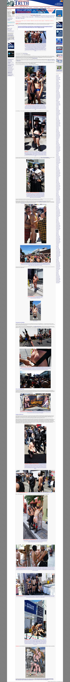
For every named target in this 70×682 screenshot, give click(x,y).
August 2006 (57, 282)
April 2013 (57, 194)
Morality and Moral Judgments (23, 679)
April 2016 (57, 155)
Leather (19, 679)
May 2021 (57, 100)
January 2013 (58, 197)
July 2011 (57, 217)
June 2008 (57, 258)
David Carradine (45, 569)
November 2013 (58, 186)
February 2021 (58, 101)
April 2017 (57, 142)
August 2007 (57, 269)
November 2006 (58, 279)
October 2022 (58, 87)
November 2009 (58, 239)
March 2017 (57, 143)
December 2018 (58, 122)
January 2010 (58, 237)
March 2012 (57, 208)
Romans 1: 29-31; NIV (41, 27)
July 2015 (57, 164)
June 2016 (57, 153)
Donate (45, 7)
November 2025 (58, 77)
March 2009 (57, 248)
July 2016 (57, 152)
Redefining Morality (48, 679)
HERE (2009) (18, 60)
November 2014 (58, 173)
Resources (30, 7)
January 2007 (58, 277)
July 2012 (57, 204)
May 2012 (57, 206)
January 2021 (58, 102)
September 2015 (58, 162)
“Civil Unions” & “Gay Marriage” (10, 62)
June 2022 (57, 89)
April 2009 (57, 247)
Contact (49, 7)
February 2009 (58, 249)
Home (21, 7)
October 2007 (58, 267)
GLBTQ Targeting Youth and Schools (11, 65)
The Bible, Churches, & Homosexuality (11, 75)
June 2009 (57, 245)
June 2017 (57, 140)
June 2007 (57, 271)
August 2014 (57, 176)
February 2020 (58, 110)
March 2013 (57, 195)
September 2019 (58, 113)
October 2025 (58, 78)
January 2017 (58, 145)
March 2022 (57, 91)
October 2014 (58, 174)
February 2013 (58, 196)
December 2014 (58, 172)
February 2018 (58, 132)
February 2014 (58, 183)
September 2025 (58, 79)
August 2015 (57, 163)
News (28, 679)
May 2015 (57, 166)
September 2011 (58, 215)
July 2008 (57, 257)
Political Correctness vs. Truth (32, 679)
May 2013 (57, 193)
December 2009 (58, 238)
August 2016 (57, 151)
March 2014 (57, 182)
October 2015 (58, 161)
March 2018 (57, 131)
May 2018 (57, 129)
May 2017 (57, 141)
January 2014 (58, 184)
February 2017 (58, 144)
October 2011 (58, 214)
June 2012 (57, 205)
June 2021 (57, 99)
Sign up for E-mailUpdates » (10, 19)
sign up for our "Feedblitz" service (11, 35)
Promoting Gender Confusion (39, 679)
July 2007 (57, 270)
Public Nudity (44, 679)
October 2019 (58, 112)
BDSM (35, 678)
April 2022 (57, 90)
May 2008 (57, 259)
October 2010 (58, 227)
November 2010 (58, 226)
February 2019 (58, 120)
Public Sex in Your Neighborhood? (10, 72)
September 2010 (58, 228)
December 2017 (58, 134)
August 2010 (57, 229)
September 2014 (58, 175)
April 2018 (57, 130)
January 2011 (57, 224)
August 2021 (57, 98)
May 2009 (57, 246)
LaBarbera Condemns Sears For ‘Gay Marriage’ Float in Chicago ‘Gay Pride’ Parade (43, 15)
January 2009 (58, 250)
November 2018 (58, 123)
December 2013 (58, 185)
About (24, 7)
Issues (27, 7)
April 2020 (57, 109)
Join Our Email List (36, 7)
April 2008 (57, 260)
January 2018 (58, 133)
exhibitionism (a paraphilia (42, 201)
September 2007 (58, 268)
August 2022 (57, 88)
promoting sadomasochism (37, 326)
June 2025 (57, 81)
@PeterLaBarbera (25, 53)
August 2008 (57, 256)
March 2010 (57, 235)
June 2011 (57, 218)
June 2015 (57, 165)
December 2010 (58, 225)
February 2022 (58, 92)
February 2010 (58, 236)
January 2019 (58, 121)
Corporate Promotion (10, 66)
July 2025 (57, 80)
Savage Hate (41, 7)
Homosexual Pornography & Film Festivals (41, 678)
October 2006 (58, 280)
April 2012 (57, 207)
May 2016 (57, 154)
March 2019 (57, 119)
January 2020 (58, 111)
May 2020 (57, 108)
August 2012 (57, 203)
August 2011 (57, 216)
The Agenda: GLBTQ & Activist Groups (11, 59)
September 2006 (58, 281)
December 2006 (58, 278)
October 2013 (58, 187)
